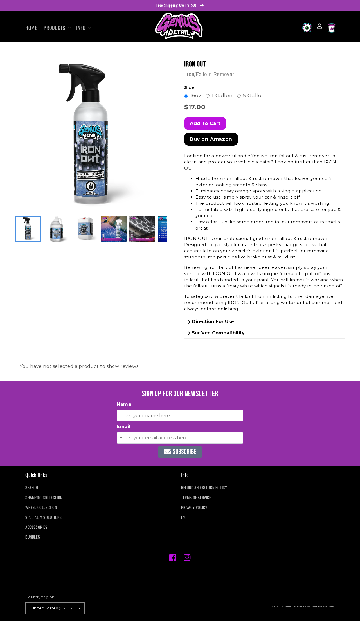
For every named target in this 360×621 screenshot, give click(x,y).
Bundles (32, 537)
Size (189, 87)
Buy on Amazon (211, 139)
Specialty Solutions (43, 517)
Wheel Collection (41, 507)
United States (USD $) (52, 608)
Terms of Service (196, 497)
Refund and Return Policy (204, 487)
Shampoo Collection (43, 497)
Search (31, 487)
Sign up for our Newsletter (180, 394)
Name (124, 404)
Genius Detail (291, 606)
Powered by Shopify (319, 606)
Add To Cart (205, 123)
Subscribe (184, 451)
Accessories (36, 527)
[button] (56, 27)
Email (124, 426)
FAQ (184, 517)
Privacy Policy (194, 507)
